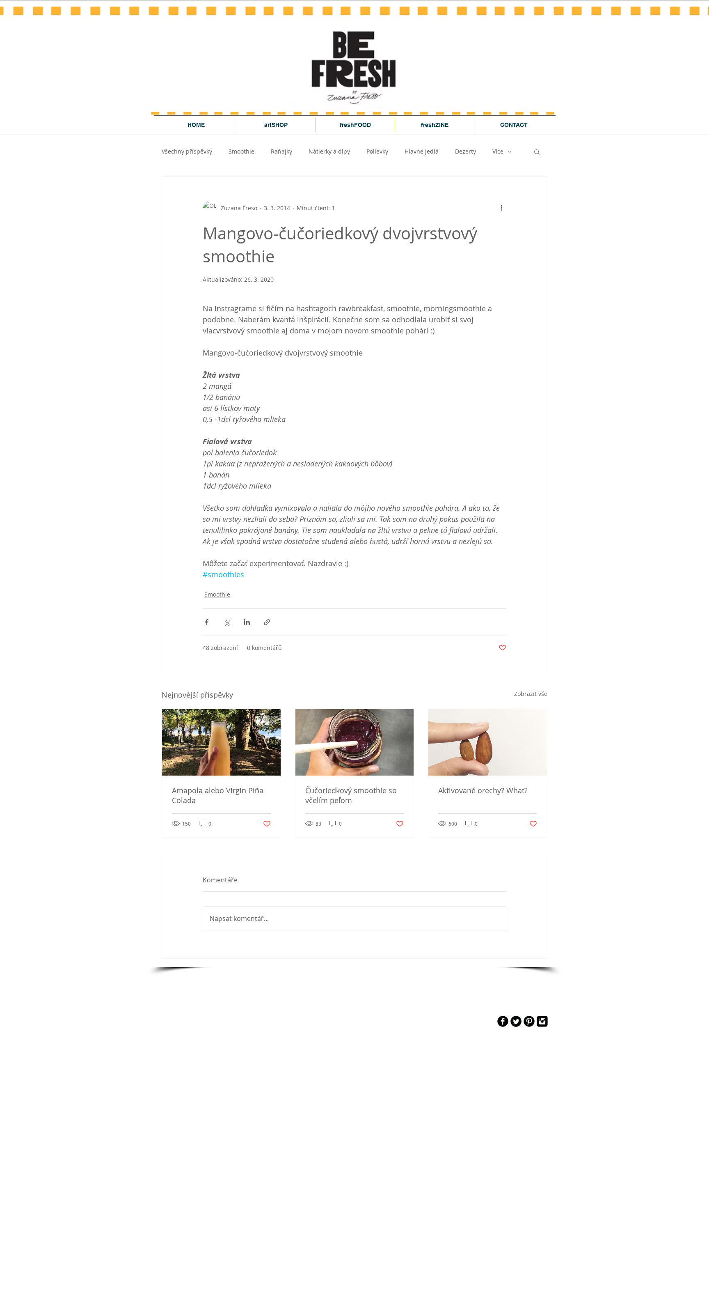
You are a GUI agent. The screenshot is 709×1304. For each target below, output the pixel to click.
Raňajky (281, 151)
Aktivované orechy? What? (483, 790)
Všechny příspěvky (187, 151)
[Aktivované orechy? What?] (487, 742)
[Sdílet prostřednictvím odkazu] (267, 622)
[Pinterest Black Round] (529, 1021)
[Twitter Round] (515, 1021)
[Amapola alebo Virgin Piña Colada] (221, 742)
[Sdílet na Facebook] (206, 622)
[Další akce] (501, 208)
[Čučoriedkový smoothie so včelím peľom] (354, 742)
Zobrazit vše (530, 694)
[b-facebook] (502, 1021)
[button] (537, 151)
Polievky (377, 151)
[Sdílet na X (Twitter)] (227, 622)
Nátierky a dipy (329, 151)
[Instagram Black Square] (542, 1021)
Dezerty (465, 151)
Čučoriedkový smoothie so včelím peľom (351, 795)
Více (497, 151)
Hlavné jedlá (422, 151)
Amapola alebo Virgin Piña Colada (217, 795)
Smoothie (241, 151)
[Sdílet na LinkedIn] (247, 622)
